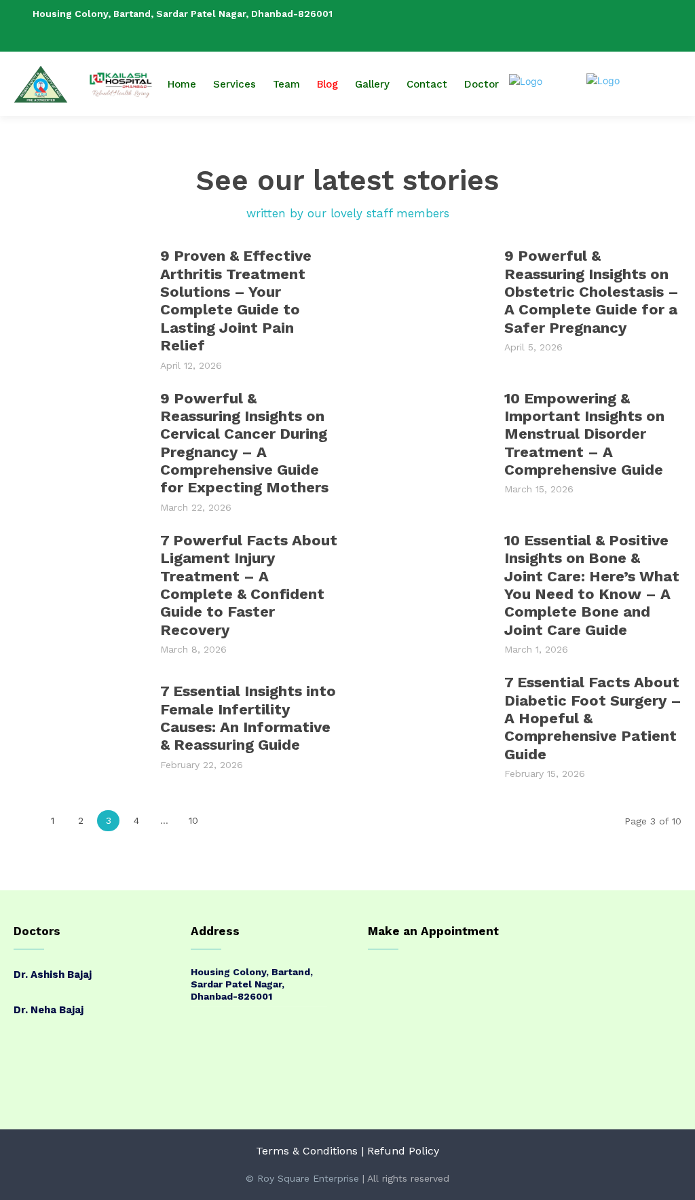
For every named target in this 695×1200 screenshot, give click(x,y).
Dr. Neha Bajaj (48, 1010)
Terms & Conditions (307, 1150)
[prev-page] (25, 820)
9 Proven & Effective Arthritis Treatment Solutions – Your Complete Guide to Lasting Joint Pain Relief (236, 300)
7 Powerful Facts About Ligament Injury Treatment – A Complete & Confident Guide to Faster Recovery (248, 585)
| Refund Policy (400, 1150)
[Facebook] (608, 25)
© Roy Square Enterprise (302, 1178)
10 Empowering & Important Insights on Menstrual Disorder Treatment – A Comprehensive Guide (584, 434)
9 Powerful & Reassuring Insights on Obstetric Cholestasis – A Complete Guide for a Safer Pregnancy (591, 291)
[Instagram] (630, 25)
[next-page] (222, 820)
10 (193, 820)
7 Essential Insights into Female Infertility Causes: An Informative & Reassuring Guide (248, 718)
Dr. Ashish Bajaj (53, 974)
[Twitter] (673, 25)
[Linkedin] (652, 25)
